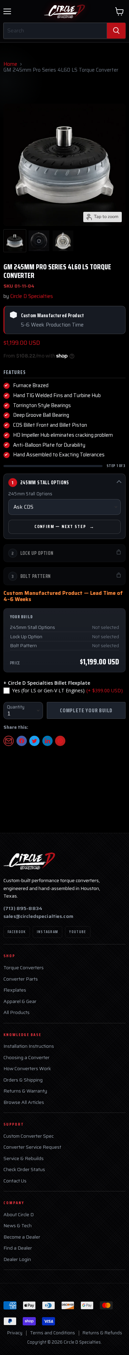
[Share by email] (8, 741)
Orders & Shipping (23, 1080)
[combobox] (55, 31)
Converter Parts (20, 979)
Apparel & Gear (19, 1001)
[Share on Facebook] (22, 741)
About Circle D (18, 1214)
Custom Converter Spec (28, 1136)
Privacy (14, 1332)
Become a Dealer (21, 1237)
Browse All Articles (23, 1102)
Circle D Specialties (31, 296)
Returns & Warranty (25, 1091)
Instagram (47, 932)
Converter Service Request (32, 1147)
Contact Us (14, 1181)
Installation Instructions (28, 1046)
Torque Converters (23, 967)
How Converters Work (27, 1068)
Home (10, 64)
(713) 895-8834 (22, 908)
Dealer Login (17, 1259)
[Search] (116, 31)
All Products (16, 1012)
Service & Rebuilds (23, 1158)
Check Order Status (24, 1169)
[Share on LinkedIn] (47, 741)
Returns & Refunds (102, 1332)
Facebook (17, 932)
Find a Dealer (17, 1248)
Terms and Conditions (52, 1332)
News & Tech (17, 1225)
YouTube (77, 932)
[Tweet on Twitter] (34, 741)
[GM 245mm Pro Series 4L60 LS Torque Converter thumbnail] (15, 241)
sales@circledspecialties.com (38, 916)
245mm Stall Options (30, 494)
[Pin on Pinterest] (60, 741)
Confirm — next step (60, 526)
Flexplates (14, 990)
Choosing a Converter (26, 1057)
